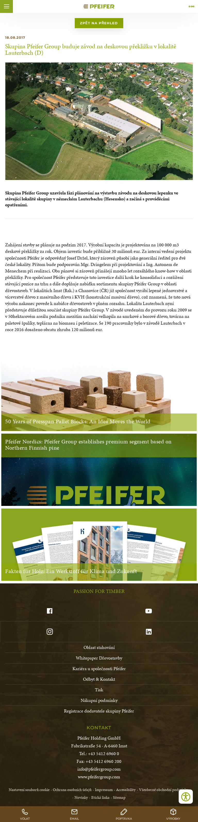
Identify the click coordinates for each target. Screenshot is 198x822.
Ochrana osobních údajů (72, 789)
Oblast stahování (99, 647)
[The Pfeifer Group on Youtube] (148, 611)
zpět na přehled (99, 23)
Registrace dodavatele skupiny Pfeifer (99, 711)
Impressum (104, 789)
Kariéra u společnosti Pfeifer (99, 668)
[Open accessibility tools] (186, 796)
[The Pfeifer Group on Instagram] (49, 631)
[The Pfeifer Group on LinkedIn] (148, 631)
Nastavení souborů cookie (29, 789)
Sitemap (119, 797)
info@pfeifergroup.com (99, 769)
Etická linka (100, 797)
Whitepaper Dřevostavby (99, 658)
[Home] (99, 6)
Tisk (99, 689)
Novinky (81, 797)
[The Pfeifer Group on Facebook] (49, 611)
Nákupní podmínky (99, 700)
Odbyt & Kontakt (99, 679)
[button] (6, 6)
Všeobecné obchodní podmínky (163, 789)
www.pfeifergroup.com (99, 776)
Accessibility (126, 789)
